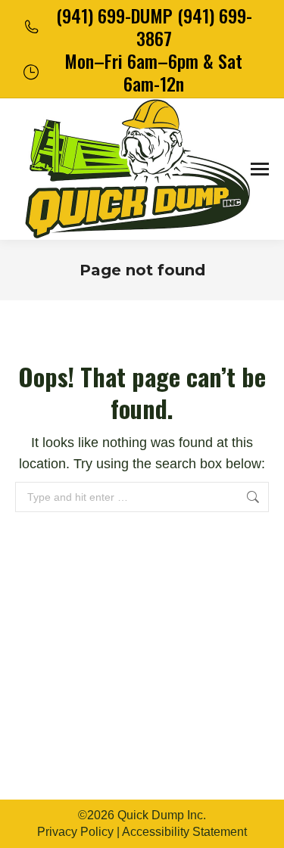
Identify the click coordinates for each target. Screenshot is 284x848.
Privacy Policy (75, 831)
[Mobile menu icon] (260, 169)
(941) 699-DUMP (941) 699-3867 (154, 26)
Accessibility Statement (184, 831)
